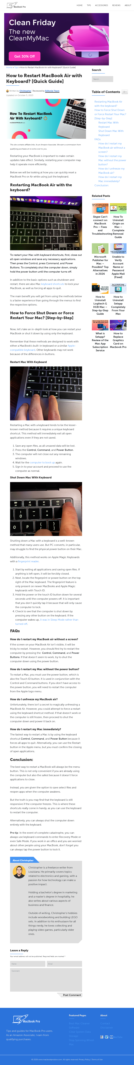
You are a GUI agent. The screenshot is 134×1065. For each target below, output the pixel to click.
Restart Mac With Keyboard (108, 124)
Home (80, 5)
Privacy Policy (84, 1059)
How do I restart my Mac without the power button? (112, 160)
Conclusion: (101, 185)
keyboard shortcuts (52, 284)
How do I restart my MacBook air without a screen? (111, 147)
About (128, 5)
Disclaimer (106, 1027)
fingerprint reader (28, 561)
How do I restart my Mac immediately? (110, 179)
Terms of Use (97, 1059)
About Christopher (23, 860)
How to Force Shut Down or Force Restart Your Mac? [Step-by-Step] (110, 114)
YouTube (117, 1037)
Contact (105, 1023)
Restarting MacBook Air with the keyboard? (108, 103)
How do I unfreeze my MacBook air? (111, 170)
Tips (89, 5)
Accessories (101, 5)
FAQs (97, 139)
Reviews (116, 5)
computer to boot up (42, 462)
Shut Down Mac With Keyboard (111, 133)
